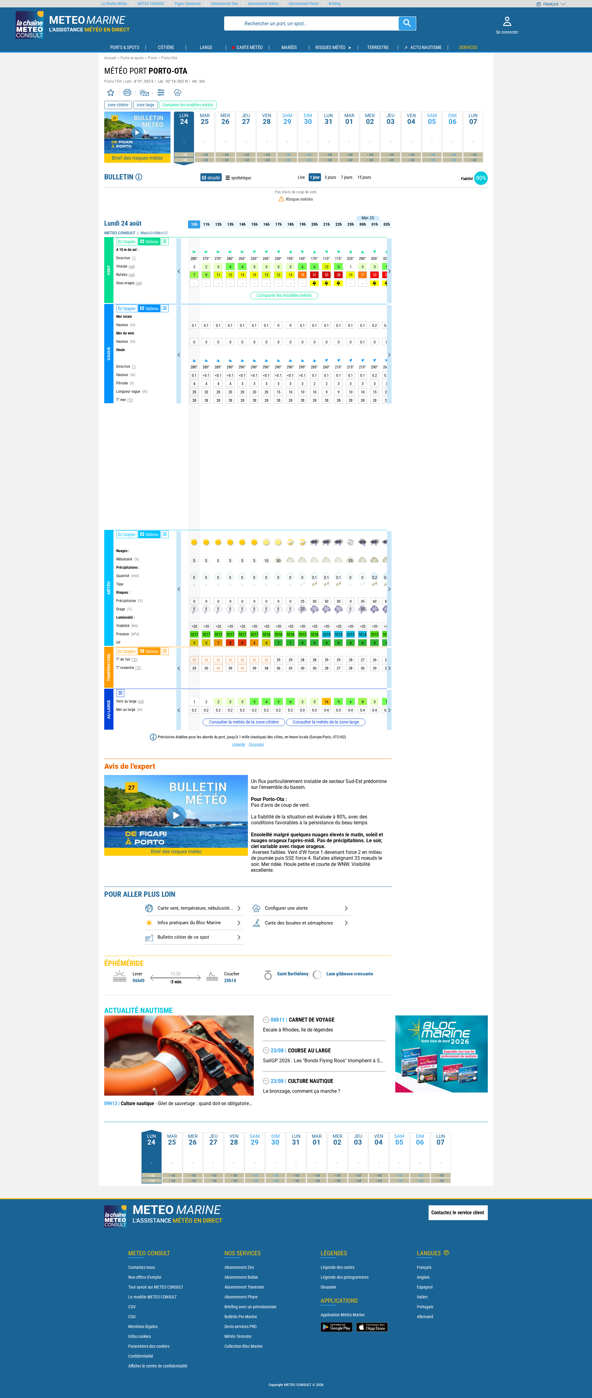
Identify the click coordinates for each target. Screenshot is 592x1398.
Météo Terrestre (238, 1336)
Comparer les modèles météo (284, 295)
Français (424, 1267)
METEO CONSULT (151, 3)
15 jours (364, 177)
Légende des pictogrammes (344, 1277)
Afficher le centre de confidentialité (157, 1365)
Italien (422, 1296)
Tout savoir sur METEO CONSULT (155, 1287)
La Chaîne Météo (114, 3)
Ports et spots (132, 58)
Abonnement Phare (241, 1296)
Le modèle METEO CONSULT (152, 1296)
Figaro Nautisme (188, 3)
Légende (238, 744)
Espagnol (425, 1287)
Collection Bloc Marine (243, 1346)
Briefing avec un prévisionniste (250, 1306)
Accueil (110, 58)
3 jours (330, 177)
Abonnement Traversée (244, 1287)
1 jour (315, 177)
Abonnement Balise (241, 1277)
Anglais (423, 1277)
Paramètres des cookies (148, 1346)
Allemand (425, 1316)
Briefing (334, 3)
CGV (132, 1306)
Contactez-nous (141, 1267)
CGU (132, 1316)
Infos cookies (139, 1336)
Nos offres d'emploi (144, 1277)
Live (301, 177)
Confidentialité (140, 1356)
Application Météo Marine (343, 1314)
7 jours (346, 177)
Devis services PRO (240, 1326)
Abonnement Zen (239, 1267)
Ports (152, 58)
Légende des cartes (337, 1267)
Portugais (425, 1306)
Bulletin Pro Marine (240, 1316)
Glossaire (256, 744)
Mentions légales (143, 1326)
